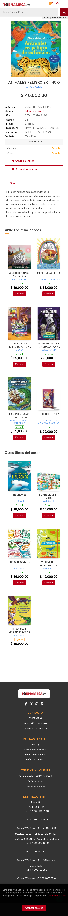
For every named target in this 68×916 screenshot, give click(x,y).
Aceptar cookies (34, 907)
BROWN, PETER (19, 279)
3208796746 (35, 718)
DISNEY (19, 350)
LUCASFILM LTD (49, 350)
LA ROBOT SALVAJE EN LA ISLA (19, 275)
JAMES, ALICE (34, 86)
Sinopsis (14, 183)
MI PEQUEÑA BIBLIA (48, 273)
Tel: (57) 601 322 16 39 (37, 842)
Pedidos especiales (35, 786)
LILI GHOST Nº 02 (49, 414)
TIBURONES (19, 494)
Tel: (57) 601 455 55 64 (37, 869)
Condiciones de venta (35, 749)
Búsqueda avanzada (55, 17)
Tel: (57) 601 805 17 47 (37, 851)
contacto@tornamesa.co (35, 723)
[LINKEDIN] (42, 704)
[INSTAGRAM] (36, 704)
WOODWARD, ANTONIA (48, 279)
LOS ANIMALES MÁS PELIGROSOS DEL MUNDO (19, 630)
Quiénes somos (35, 781)
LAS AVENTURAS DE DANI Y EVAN (19, 421)
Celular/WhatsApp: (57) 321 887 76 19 (36, 828)
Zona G (35, 802)
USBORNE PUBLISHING (38, 107)
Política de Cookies (35, 759)
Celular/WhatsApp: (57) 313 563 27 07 (36, 859)
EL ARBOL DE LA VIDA (48, 496)
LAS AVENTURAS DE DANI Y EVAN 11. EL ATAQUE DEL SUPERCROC (19, 416)
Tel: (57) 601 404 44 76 (37, 819)
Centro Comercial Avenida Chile (35, 834)
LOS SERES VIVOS (19, 562)
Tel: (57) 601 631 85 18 (37, 811)
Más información (57, 895)
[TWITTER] (31, 704)
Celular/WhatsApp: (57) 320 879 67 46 (36, 878)
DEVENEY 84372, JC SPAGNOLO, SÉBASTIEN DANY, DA (48, 423)
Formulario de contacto (35, 728)
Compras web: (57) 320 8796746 (35, 776)
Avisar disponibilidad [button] (26, 169)
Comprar (19, 293)
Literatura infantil (34, 111)
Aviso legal (35, 744)
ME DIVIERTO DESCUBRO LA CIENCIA (48, 564)
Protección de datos (35, 754)
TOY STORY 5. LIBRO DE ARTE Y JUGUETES (19, 345)
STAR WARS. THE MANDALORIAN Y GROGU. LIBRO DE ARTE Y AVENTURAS (48, 345)
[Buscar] (64, 12)
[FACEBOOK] (26, 704)
